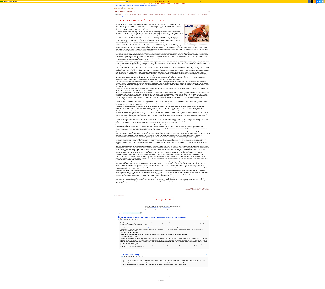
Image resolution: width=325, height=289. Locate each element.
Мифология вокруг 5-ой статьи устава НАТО (146, 5)
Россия (124, 14)
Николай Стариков (146, 227)
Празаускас (151, 14)
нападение (193, 14)
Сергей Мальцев (205, 14)
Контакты (176, 3)
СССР (183, 14)
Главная (143, 3)
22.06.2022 (116, 8)
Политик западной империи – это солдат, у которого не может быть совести (152, 217)
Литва (119, 14)
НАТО (179, 14)
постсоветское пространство (160, 14)
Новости (150, 3)
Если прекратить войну (129, 254)
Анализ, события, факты (128, 8)
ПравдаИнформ (118, 5)
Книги (169, 3)
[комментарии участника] (120, 219)
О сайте (183, 3)
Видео (157, 3)
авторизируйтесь (155, 207)
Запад (187, 14)
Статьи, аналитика (128, 5)
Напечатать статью (120, 195)
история (198, 14)
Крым (169, 14)
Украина (174, 14)
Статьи (163, 3)
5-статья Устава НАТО (132, 14)
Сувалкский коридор (142, 14)
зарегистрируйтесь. (166, 207)
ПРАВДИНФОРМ (162, 2)
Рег (200, 1)
